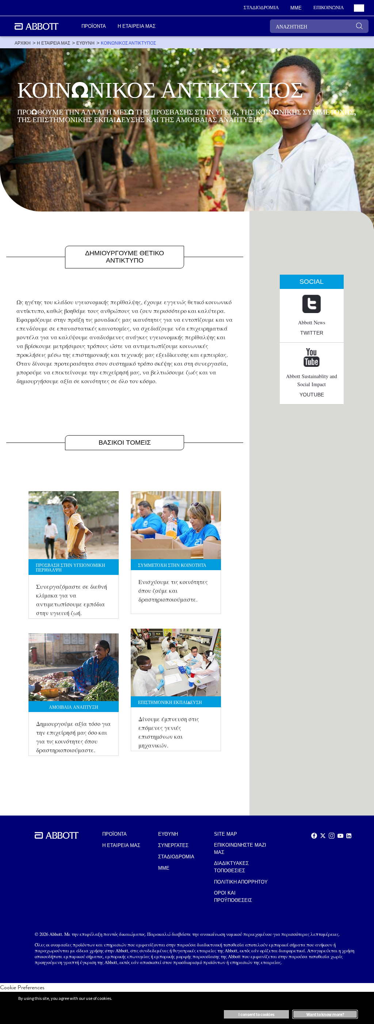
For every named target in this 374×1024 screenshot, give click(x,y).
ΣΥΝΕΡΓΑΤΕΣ (173, 845)
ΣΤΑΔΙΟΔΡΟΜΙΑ (176, 856)
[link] (23, 43)
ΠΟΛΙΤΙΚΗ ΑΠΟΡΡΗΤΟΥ (241, 882)
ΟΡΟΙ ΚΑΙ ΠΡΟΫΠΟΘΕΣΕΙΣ (233, 896)
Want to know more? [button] (325, 1014)
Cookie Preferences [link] (22, 987)
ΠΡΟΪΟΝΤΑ (114, 834)
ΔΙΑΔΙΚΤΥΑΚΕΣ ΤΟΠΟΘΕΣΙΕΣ (231, 867)
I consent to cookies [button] (256, 1014)
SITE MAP (225, 834)
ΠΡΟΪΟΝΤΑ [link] (93, 26)
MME (163, 868)
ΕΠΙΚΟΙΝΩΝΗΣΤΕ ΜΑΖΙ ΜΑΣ (240, 848)
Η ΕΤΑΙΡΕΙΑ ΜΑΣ (121, 845)
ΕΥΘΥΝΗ (168, 834)
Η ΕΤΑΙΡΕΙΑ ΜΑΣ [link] (137, 26)
